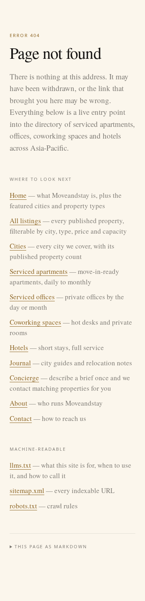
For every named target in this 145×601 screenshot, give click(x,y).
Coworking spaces (35, 322)
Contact (21, 418)
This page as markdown (50, 546)
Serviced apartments (39, 271)
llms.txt (20, 465)
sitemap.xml (27, 490)
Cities (18, 246)
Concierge (24, 377)
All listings (25, 220)
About (18, 403)
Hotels (19, 347)
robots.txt (23, 505)
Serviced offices (32, 296)
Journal (20, 362)
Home (18, 195)
